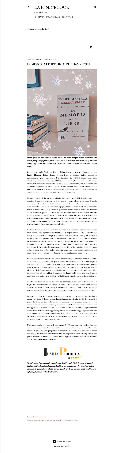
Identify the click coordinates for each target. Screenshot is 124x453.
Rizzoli (76, 420)
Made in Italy (60, 420)
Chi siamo (39, 17)
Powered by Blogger (64, 441)
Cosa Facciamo (53, 17)
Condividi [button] (30, 417)
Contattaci (67, 17)
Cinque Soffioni (50, 420)
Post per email (40, 417)
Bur (42, 420)
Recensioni (69, 420)
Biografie (37, 420)
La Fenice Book (51, 7)
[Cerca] (95, 6)
